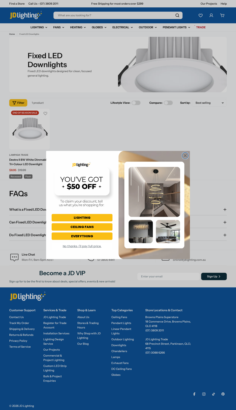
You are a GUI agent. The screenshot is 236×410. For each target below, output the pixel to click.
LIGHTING (82, 217)
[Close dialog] (185, 155)
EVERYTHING (82, 236)
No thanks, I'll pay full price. (82, 246)
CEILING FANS (82, 227)
